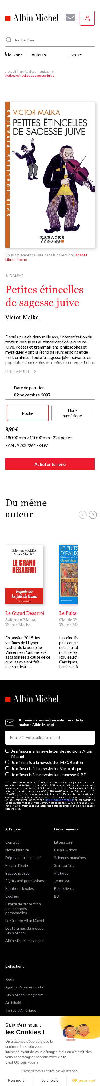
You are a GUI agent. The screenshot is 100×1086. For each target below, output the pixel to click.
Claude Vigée (71, 619)
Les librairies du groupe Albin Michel (24, 930)
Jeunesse (62, 880)
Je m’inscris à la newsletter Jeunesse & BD (49, 774)
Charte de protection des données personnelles (23, 908)
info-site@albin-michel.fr (59, 799)
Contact (12, 842)
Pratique (61, 873)
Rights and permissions (24, 880)
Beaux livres (64, 888)
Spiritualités (27, 71)
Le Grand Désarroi (24, 613)
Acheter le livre (50, 464)
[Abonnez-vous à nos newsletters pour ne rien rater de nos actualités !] (68, 17)
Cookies (12, 896)
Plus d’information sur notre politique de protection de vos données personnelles (50, 807)
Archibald (13, 1002)
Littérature (63, 842)
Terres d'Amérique (20, 1010)
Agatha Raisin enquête (24, 987)
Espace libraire (17, 865)
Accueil (10, 71)
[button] (83, 515)
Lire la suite (17, 371)
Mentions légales (19, 888)
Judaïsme (47, 71)
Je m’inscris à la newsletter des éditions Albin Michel (51, 753)
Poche (27, 413)
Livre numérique (72, 413)
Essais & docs (65, 850)
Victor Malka (22, 317)
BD (56, 896)
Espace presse (17, 873)
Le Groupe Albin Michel (24, 920)
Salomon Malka (20, 619)
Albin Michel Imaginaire (24, 940)
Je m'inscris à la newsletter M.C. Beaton (47, 762)
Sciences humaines (70, 857)
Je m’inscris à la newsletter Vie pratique (46, 768)
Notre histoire (17, 850)
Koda (9, 979)
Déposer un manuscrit (23, 857)
